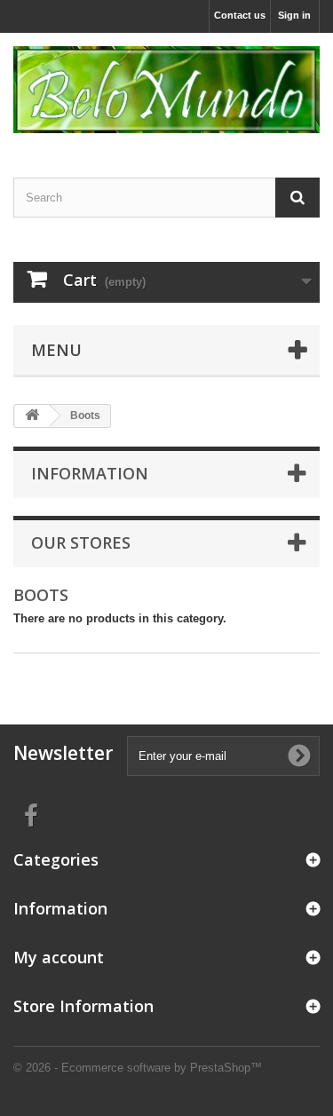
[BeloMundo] (166, 89)
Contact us (240, 15)
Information (89, 473)
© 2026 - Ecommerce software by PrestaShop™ (137, 1067)
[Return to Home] (32, 416)
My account (58, 957)
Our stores (81, 542)
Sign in (294, 15)
